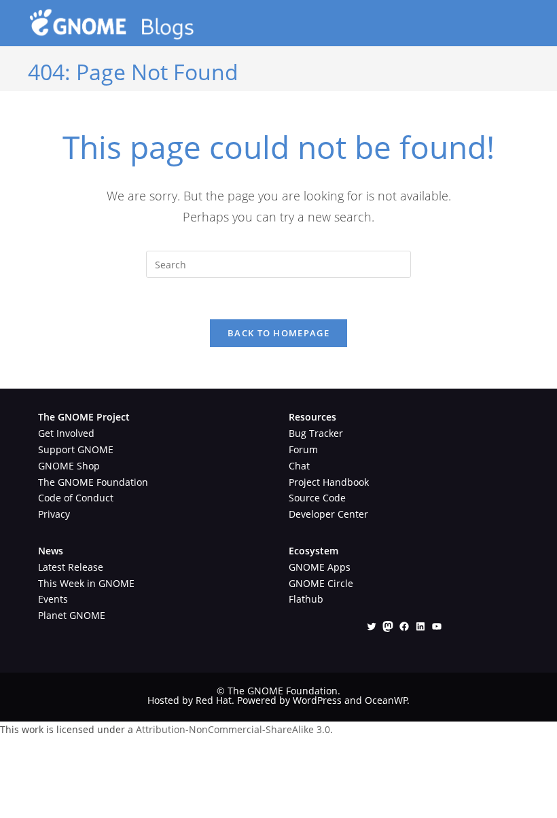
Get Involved (66, 433)
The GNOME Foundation (93, 482)
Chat (299, 465)
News (50, 550)
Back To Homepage (278, 333)
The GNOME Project (84, 416)
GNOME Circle (321, 583)
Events (53, 598)
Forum (303, 449)
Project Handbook (329, 482)
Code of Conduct (75, 497)
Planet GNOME (71, 615)
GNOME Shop (69, 465)
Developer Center (328, 514)
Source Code (317, 497)
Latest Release (70, 567)
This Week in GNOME (86, 583)
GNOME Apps (320, 567)
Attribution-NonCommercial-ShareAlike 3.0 (233, 729)
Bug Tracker (316, 433)
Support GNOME (75, 449)
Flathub (306, 598)
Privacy (54, 514)
